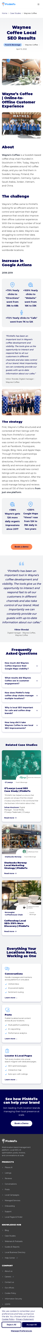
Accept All (32, 1325)
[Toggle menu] (38, 4)
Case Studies (15, 13)
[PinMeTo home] (8, 4)
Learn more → (11, 998)
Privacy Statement (25, 1319)
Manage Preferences (21, 1331)
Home (4, 13)
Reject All (11, 1325)
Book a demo (21, 547)
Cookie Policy (8, 1319)
